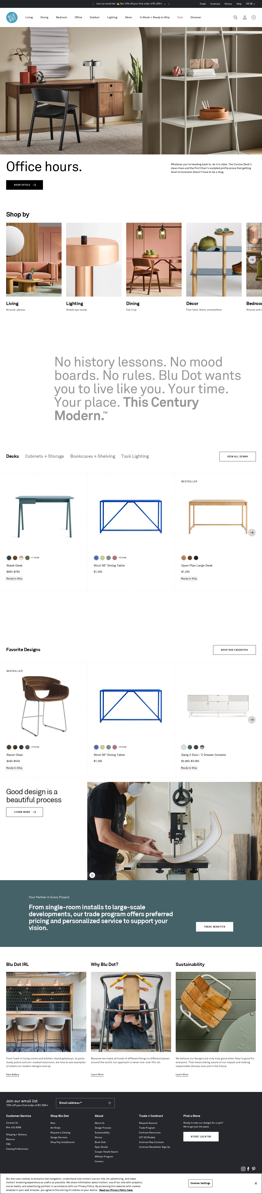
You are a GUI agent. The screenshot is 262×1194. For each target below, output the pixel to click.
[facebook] (248, 1170)
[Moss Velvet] (15, 747)
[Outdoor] (95, 18)
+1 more (35, 558)
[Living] (29, 18)
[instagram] (243, 1170)
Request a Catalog (60, 1133)
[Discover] (196, 18)
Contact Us (12, 1123)
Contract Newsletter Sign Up (154, 1147)
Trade (203, 4)
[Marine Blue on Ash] (9, 557)
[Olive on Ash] (27, 557)
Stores (228, 4)
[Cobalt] (96, 557)
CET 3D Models (147, 1137)
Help (238, 4)
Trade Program (147, 1128)
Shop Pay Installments (62, 1142)
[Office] (78, 18)
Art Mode (55, 1128)
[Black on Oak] (196, 557)
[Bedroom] (61, 18)
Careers (99, 1161)
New (52, 1123)
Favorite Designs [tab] (23, 650)
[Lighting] (112, 18)
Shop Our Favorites (234, 650)
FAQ (8, 1144)
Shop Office (22, 185)
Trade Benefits (214, 927)
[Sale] (180, 18)
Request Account (148, 1123)
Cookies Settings (200, 1183)
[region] (131, 1183)
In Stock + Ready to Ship (155, 17)
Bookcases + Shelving (92, 456)
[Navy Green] (196, 747)
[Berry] (114, 557)
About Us (99, 1123)
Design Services (58, 1137)
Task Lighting (135, 456)
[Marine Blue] (189, 747)
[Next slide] (252, 260)
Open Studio (101, 1147)
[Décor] (128, 18)
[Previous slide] (10, 260)
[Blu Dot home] (12, 17)
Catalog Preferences (17, 1149)
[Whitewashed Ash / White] (21, 557)
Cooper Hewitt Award (106, 1152)
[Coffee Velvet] (9, 747)
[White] (183, 747)
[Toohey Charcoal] (27, 747)
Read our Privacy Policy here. (116, 1190)
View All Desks (237, 457)
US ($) (250, 4)
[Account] (244, 17)
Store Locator (201, 1137)
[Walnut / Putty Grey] (202, 747)
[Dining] (44, 18)
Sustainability (102, 1133)
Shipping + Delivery (16, 1135)
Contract (215, 4)
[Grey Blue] (108, 557)
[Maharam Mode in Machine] (21, 747)
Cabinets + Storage (44, 456)
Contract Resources (150, 1133)
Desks (12, 456)
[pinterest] (253, 1170)
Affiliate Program (104, 1157)
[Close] (256, 1183)
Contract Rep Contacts (151, 1142)
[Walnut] (15, 557)
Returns (10, 1139)
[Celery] (102, 557)
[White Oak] (183, 557)
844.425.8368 (13, 1127)
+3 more (122, 558)
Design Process (103, 1128)
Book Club (100, 1142)
